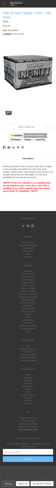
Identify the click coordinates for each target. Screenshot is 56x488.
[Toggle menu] (3, 4)
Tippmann (28, 377)
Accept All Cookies (42, 483)
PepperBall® (28, 308)
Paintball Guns (28, 277)
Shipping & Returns (28, 349)
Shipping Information (28, 245)
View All (28, 403)
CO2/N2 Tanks (28, 285)
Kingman (28, 380)
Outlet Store (28, 323)
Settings (8, 483)
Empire (28, 374)
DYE (28, 392)
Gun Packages (28, 279)
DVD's (28, 317)
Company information (28, 360)
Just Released (28, 274)
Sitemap (28, 256)
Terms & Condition (28, 354)
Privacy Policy (28, 242)
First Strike (28, 400)
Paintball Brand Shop (28, 325)
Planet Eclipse (28, 386)
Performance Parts (28, 302)
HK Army (28, 383)
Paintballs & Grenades (28, 297)
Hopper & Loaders (28, 288)
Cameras (28, 314)
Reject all (22, 483)
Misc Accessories (28, 311)
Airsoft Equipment (28, 328)
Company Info (28, 248)
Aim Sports (28, 398)
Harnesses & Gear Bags (28, 294)
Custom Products (28, 395)
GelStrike (28, 271)
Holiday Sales (28, 320)
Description (28, 158)
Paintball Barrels (28, 300)
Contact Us (28, 251)
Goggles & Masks (28, 282)
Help (28, 346)
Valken (28, 389)
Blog (28, 254)
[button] (28, 137)
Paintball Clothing (28, 291)
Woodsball (28, 305)
